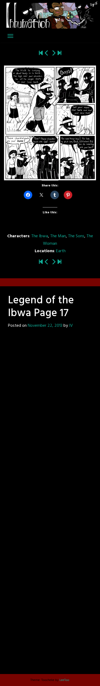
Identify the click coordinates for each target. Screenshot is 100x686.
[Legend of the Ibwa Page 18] (53, 54)
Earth (61, 251)
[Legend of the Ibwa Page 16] (47, 54)
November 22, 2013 (45, 325)
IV (71, 325)
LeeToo (64, 680)
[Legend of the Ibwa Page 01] (41, 54)
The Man (58, 236)
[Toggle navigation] (10, 36)
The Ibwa (39, 236)
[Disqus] (50, 409)
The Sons (76, 236)
